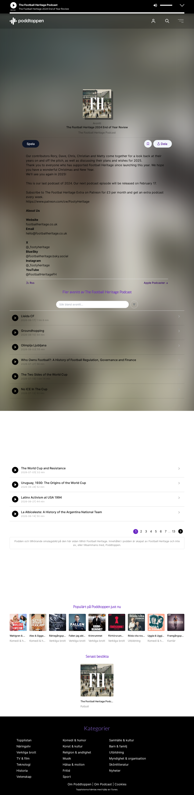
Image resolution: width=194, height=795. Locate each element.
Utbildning (116, 752)
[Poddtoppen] (27, 21)
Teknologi (23, 764)
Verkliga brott (26, 752)
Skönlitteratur (119, 764)
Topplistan (23, 740)
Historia (22, 770)
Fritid (66, 770)
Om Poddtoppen (79, 784)
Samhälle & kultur (121, 740)
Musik (67, 758)
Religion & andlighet (77, 752)
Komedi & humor (74, 740)
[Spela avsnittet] (15, 317)
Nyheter (114, 770)
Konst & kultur (73, 746)
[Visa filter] (134, 304)
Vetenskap (23, 776)
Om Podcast (103, 784)
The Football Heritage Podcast (97, 132)
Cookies (120, 784)
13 (173, 531)
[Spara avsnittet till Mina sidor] (148, 144)
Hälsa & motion (73, 764)
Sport (67, 776)
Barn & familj (118, 746)
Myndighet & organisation (127, 758)
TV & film (23, 758)
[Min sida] (153, 21)
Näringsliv (23, 746)
